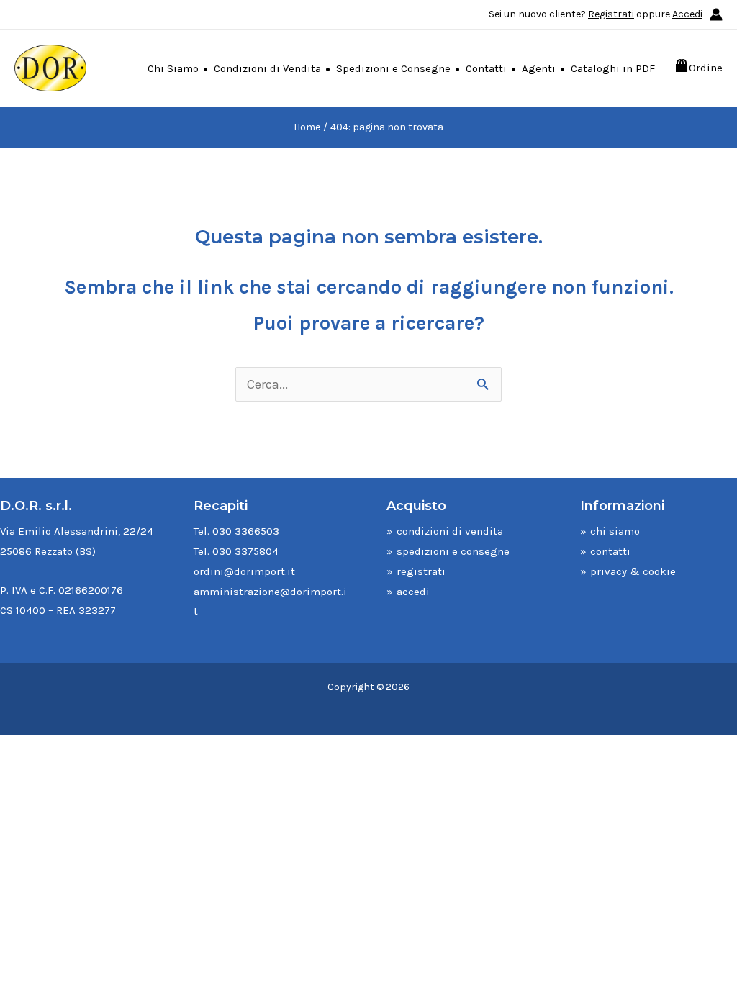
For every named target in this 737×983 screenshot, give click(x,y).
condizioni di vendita (450, 531)
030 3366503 (245, 531)
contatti (610, 551)
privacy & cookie (633, 571)
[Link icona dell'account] (716, 14)
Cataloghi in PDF (613, 68)
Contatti (486, 68)
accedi (413, 591)
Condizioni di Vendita (267, 68)
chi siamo (615, 531)
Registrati (611, 14)
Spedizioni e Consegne (393, 68)
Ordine (706, 67)
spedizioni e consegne (453, 551)
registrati (421, 571)
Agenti (539, 68)
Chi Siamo (173, 68)
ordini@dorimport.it (244, 571)
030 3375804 (245, 551)
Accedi (687, 14)
